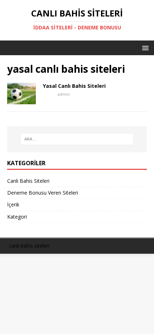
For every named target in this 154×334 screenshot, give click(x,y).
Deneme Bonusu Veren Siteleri (42, 192)
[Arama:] (77, 139)
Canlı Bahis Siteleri (28, 180)
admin (64, 94)
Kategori (17, 216)
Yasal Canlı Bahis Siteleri (74, 85)
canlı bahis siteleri (29, 245)
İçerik (13, 204)
